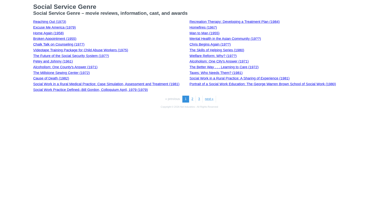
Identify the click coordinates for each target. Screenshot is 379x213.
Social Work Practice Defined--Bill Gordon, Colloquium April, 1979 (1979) (90, 90)
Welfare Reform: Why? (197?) (213, 56)
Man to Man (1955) (205, 33)
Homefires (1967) (203, 27)
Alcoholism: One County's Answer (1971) (65, 67)
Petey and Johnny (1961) (53, 61)
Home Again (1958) (48, 33)
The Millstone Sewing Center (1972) (61, 73)
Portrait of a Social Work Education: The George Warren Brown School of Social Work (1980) (263, 84)
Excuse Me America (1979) (54, 27)
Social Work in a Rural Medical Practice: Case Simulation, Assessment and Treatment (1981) (106, 84)
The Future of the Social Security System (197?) (71, 56)
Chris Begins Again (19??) (210, 44)
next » (209, 99)
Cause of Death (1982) (51, 78)
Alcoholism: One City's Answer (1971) (219, 61)
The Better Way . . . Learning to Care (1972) (224, 67)
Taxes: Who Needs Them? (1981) (216, 73)
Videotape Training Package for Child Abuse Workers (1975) (80, 50)
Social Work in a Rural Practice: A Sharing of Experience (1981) (240, 78)
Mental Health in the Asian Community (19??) (225, 39)
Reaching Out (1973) (49, 22)
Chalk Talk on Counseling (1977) (58, 44)
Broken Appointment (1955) (54, 39)
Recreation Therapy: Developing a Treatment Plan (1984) (235, 22)
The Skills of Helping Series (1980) (217, 50)
